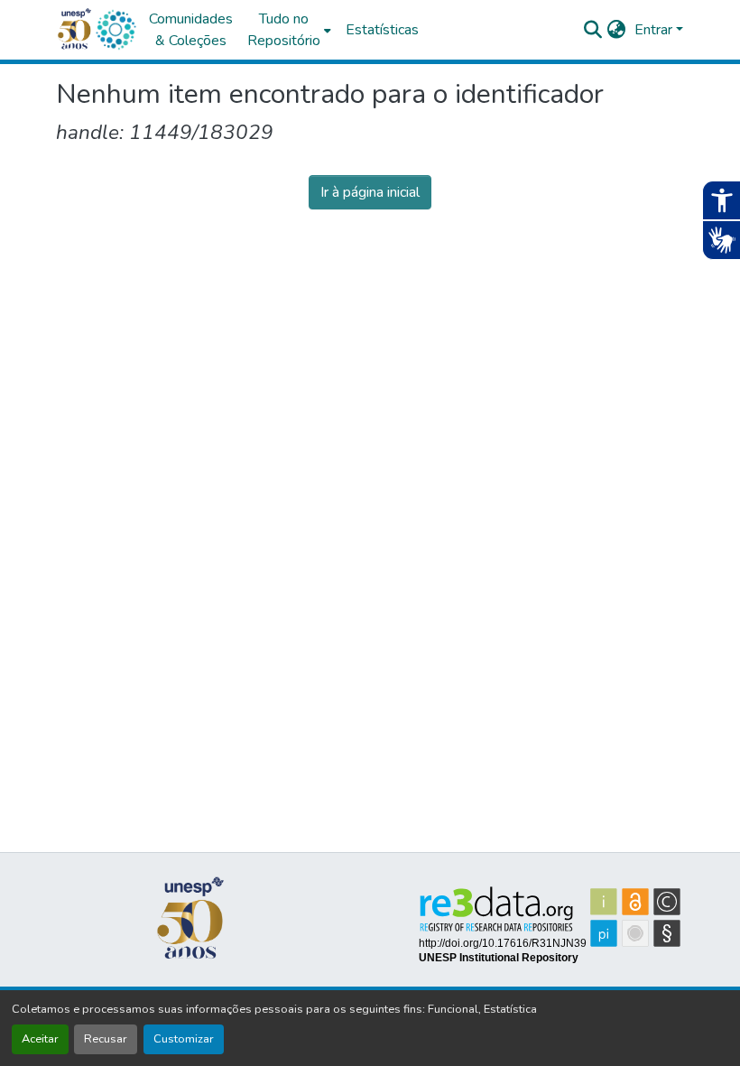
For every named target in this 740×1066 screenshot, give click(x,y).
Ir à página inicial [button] (370, 192)
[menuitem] (289, 30)
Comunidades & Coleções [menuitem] (191, 30)
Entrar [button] (655, 30)
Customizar (183, 1039)
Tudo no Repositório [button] (283, 30)
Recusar (105, 1039)
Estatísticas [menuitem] (382, 30)
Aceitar (40, 1039)
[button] (115, 29)
